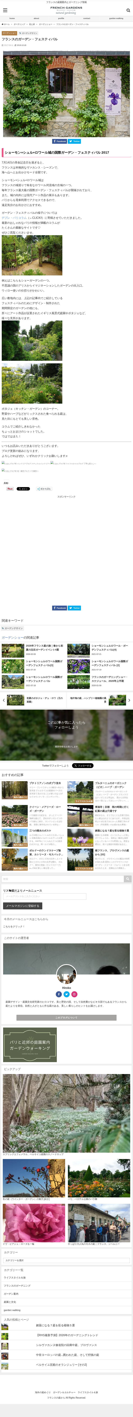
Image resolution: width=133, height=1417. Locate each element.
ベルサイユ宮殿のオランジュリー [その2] (61, 1364)
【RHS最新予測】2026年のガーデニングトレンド (67, 1335)
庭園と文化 (10, 1302)
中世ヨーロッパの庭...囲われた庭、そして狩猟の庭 (67, 1354)
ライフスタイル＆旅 (15, 1277)
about (36, 18)
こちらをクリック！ (14, 926)
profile (61, 18)
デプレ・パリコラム (14, 217)
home (12, 18)
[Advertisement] (66, 524)
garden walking (116, 18)
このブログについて (66, 1017)
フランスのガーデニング (17, 1285)
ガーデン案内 (11, 1294)
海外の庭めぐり (43, 1392)
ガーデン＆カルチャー (64, 1392)
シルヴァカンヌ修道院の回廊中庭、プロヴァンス (66, 1345)
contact (86, 18)
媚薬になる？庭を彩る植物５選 (55, 1325)
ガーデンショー (9, 33)
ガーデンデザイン (29, 33)
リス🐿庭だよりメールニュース (22, 890)
